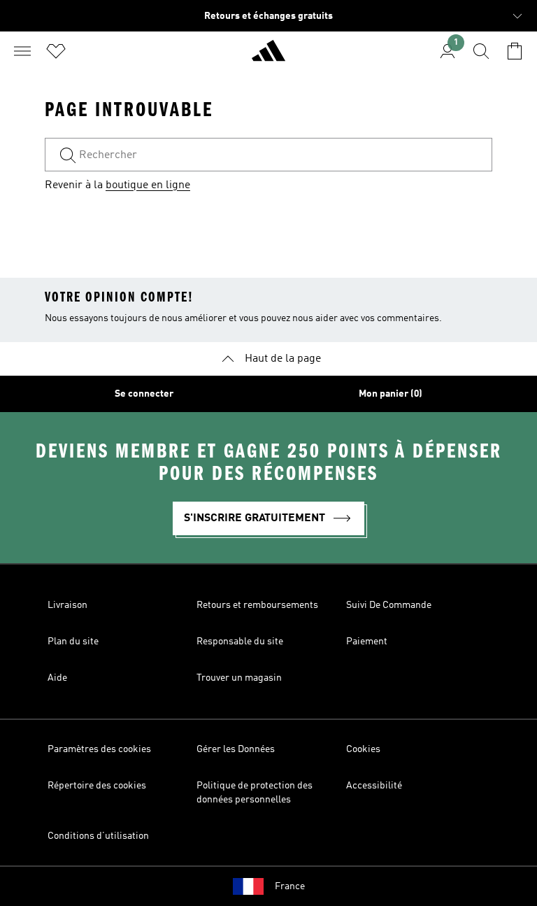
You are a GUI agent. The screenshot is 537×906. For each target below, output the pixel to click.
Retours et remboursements (257, 605)
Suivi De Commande (388, 605)
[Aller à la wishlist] (56, 51)
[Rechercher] (481, 51)
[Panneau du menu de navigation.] (22, 51)
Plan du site (73, 641)
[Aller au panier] (514, 51)
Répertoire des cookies (97, 786)
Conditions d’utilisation (98, 836)
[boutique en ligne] (268, 56)
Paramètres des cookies (99, 749)
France (290, 886)
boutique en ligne (148, 185)
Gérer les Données (235, 749)
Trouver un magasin (239, 678)
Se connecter (144, 394)
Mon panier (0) (390, 394)
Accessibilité (374, 786)
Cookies (363, 749)
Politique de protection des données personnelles (254, 793)
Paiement (366, 641)
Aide (57, 678)
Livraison (67, 605)
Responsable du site (239, 641)
